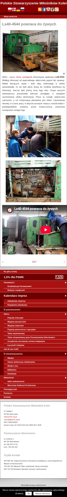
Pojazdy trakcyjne (15, 318)
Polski (10, 9)
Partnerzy (8, 393)
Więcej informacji (42, 493)
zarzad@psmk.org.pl (12, 420)
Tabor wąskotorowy (16, 333)
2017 (34, 262)
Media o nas (12, 366)
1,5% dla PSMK (14, 277)
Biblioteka (11, 370)
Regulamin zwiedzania (17, 305)
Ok (28, 493)
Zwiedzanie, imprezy (16, 301)
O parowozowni (12, 309)
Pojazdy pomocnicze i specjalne (21, 330)
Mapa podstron (10, 17)
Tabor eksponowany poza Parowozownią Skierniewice (31, 337)
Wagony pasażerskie (16, 322)
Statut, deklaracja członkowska (21, 362)
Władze (10, 358)
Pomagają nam (10, 389)
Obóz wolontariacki (15, 381)
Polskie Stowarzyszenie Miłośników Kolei (33, 3)
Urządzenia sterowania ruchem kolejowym (26, 341)
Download (11, 374)
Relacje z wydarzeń (16, 290)
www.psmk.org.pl (10, 417)
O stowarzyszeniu (13, 353)
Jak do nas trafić (11, 349)
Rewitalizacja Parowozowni (19, 286)
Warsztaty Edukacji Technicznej (21, 385)
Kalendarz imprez (15, 295)
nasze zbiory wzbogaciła (21, 77)
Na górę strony (10, 272)
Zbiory (6, 314)
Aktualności (9, 282)
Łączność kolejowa (15, 345)
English (14, 9)
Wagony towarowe (15, 326)
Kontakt (7, 397)
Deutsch (18, 9)
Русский (22, 9)
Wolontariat (9, 378)
